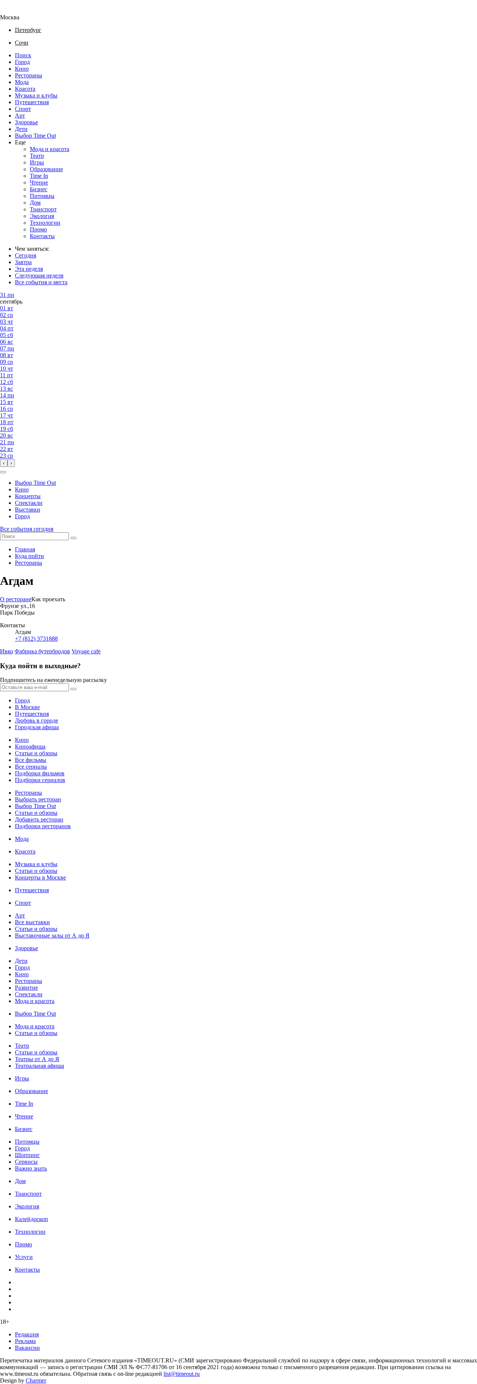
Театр (37, 156)
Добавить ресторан (39, 819)
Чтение (39, 182)
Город (22, 62)
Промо (38, 229)
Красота (25, 89)
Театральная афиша (39, 1066)
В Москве (27, 707)
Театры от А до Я (37, 1059)
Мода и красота (49, 149)
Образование (46, 169)
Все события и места (41, 282)
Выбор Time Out (35, 135)
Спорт (23, 109)
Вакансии (27, 1348)
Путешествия (32, 102)
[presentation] (3, 463)
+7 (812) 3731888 (36, 638)
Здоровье (26, 122)
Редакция (27, 1334)
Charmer (36, 1380)
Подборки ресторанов (43, 826)
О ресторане (15, 599)
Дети (21, 129)
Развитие (26, 987)
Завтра (23, 262)
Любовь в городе (36, 720)
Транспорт (43, 209)
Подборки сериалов (40, 780)
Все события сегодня (26, 529)
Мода (22, 82)
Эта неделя (29, 269)
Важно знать (31, 1168)
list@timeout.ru (182, 1374)
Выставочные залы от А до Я (52, 935)
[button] (3, 472)
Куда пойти (29, 556)
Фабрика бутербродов (42, 651)
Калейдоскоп (31, 1219)
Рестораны (28, 75)
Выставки (27, 509)
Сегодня (25, 255)
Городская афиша (37, 727)
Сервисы (26, 1162)
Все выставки (32, 922)
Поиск (23, 55)
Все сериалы (31, 766)
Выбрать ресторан (38, 799)
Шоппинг (27, 1155)
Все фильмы (30, 760)
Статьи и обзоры (36, 753)
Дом (35, 202)
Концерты (28, 496)
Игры (37, 162)
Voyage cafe (86, 651)
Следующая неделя (39, 275)
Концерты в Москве (40, 877)
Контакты (42, 236)
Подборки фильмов (39, 773)
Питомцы (42, 196)
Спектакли (28, 503)
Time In (39, 176)
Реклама (25, 1341)
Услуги (24, 1257)
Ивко (6, 651)
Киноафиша (30, 746)
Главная (25, 549)
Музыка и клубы (36, 95)
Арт (20, 115)
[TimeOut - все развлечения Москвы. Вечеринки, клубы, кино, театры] (16, 10)
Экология (42, 216)
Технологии (45, 223)
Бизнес (38, 189)
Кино (22, 68)
